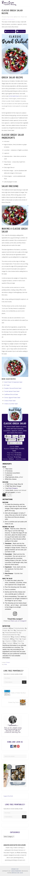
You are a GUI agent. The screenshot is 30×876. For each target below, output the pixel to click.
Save (16, 436)
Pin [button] (23, 436)
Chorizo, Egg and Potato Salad (12, 397)
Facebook (11, 440)
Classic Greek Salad (15, 423)
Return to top (15, 869)
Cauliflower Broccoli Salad (11, 394)
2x (7, 495)
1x (4, 495)
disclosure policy (10, 19)
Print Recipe (21, 31)
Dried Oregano (13, 488)
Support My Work (8, 796)
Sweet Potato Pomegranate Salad (13, 382)
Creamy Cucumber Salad (11, 404)
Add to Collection (15, 443)
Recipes (8, 662)
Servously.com (15, 872)
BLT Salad (6, 385)
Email (21, 440)
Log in (21, 872)
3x (10, 495)
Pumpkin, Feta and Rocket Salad (12, 388)
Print (9, 436)
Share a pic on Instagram (18, 621)
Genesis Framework (16, 871)
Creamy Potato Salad (9, 400)
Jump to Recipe (10, 31)
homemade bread (14, 96)
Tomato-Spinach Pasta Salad (11, 391)
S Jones (23, 459)
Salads (5, 664)
